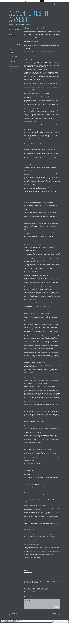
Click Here (11, 52)
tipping (53, 565)
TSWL (31, 582)
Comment (56, 607)
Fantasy (40, 581)
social (34, 567)
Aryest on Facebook (13, 56)
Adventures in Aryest (31, 581)
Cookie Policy (15, 621)
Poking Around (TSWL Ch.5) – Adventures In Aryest (34, 591)
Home (10, 4)
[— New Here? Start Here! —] (57, 4)
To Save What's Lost (33, 580)
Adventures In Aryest (29, 16)
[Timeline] (59, 4)
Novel (54, 581)
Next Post (52, 613)
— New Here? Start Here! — (17, 4)
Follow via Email (12, 43)
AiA (37, 581)
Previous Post (13, 613)
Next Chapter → (57, 562)
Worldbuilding (35, 582)
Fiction (43, 581)
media (36, 567)
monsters (50, 581)
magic (47, 581)
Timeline (24, 4)
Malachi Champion (17, 29)
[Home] (54, 4)
